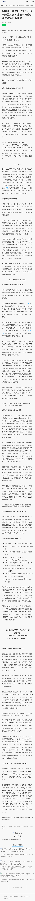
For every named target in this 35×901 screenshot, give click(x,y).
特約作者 (4, 22)
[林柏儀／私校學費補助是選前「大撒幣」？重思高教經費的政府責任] (17, 874)
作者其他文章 (17, 845)
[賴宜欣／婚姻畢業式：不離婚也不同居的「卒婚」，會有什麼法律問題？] (17, 850)
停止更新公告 (10, 5)
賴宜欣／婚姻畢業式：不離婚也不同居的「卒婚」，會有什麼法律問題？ (17, 855)
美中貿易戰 (17, 826)
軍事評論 (29, 5)
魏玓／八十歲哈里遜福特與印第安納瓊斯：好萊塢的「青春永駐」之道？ (16, 868)
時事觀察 (20, 5)
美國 (10, 826)
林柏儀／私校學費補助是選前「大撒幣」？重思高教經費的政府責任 (17, 880)
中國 (5, 826)
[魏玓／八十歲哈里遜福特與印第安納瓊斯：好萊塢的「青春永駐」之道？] (17, 862)
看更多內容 (18, 887)
